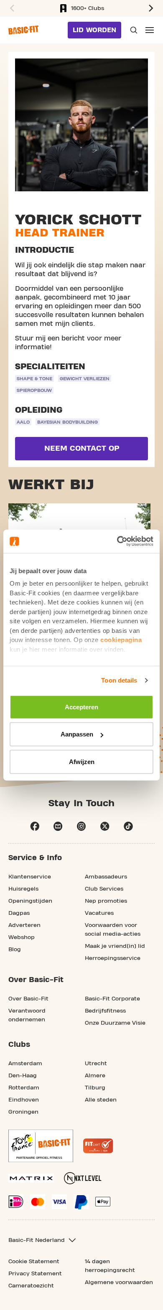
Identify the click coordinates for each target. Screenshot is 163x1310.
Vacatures (99, 913)
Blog (14, 949)
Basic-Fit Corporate (112, 999)
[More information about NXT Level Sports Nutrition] (83, 1178)
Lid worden (94, 30)
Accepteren (81, 706)
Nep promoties (106, 901)
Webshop (21, 937)
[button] (10, 8)
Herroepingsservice (112, 958)
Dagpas (19, 913)
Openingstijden (30, 901)
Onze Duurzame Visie (115, 1023)
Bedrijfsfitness (105, 1011)
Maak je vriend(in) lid (115, 946)
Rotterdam (23, 1088)
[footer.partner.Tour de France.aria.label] (40, 1146)
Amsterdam (25, 1063)
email (58, 826)
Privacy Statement (35, 1274)
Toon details (119, 680)
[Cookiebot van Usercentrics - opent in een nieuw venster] (117, 541)
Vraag (133, 30)
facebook (34, 826)
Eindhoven (23, 1100)
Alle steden (101, 1100)
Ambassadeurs (106, 877)
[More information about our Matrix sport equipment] (31, 1178)
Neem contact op (81, 448)
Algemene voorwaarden (119, 1282)
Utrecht (96, 1063)
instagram (81, 826)
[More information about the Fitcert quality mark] (98, 1145)
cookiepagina (121, 639)
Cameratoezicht (31, 1286)
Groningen (23, 1112)
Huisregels (23, 889)
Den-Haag (22, 1076)
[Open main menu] (150, 30)
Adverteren (24, 925)
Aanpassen (77, 734)
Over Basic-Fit (28, 999)
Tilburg (95, 1088)
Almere (95, 1076)
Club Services (104, 889)
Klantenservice (29, 877)
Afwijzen (81, 761)
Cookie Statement (33, 1261)
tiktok (128, 826)
